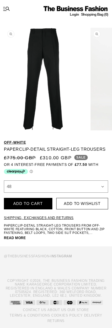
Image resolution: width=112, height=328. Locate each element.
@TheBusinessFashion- (38, 256)
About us (56, 310)
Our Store (78, 310)
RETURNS (56, 321)
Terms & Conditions (30, 315)
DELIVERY (93, 315)
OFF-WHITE (15, 142)
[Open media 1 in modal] (43, 77)
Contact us (34, 310)
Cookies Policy (67, 315)
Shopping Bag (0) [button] (94, 14)
